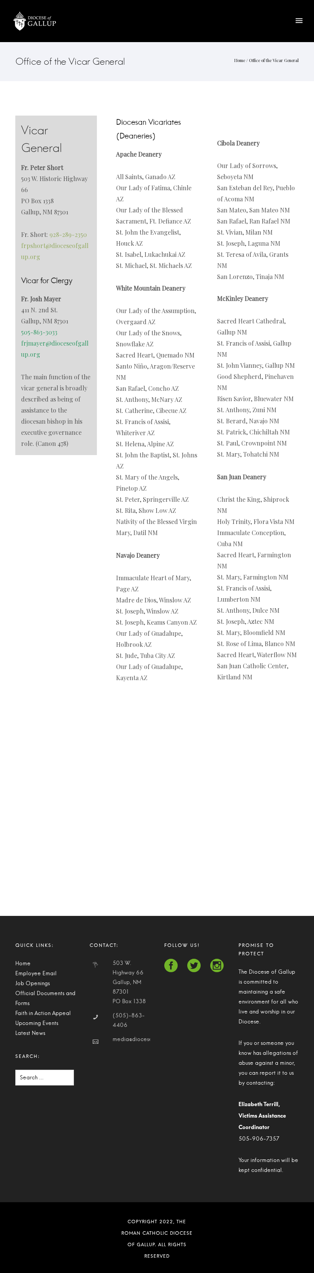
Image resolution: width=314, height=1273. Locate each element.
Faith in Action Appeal (43, 1013)
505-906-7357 (259, 1139)
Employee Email (36, 973)
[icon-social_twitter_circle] (195, 966)
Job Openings (32, 983)
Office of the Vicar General (274, 60)
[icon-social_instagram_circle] (217, 966)
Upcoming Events (36, 1023)
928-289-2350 (68, 234)
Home (239, 60)
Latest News (30, 1033)
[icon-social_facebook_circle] (173, 966)
